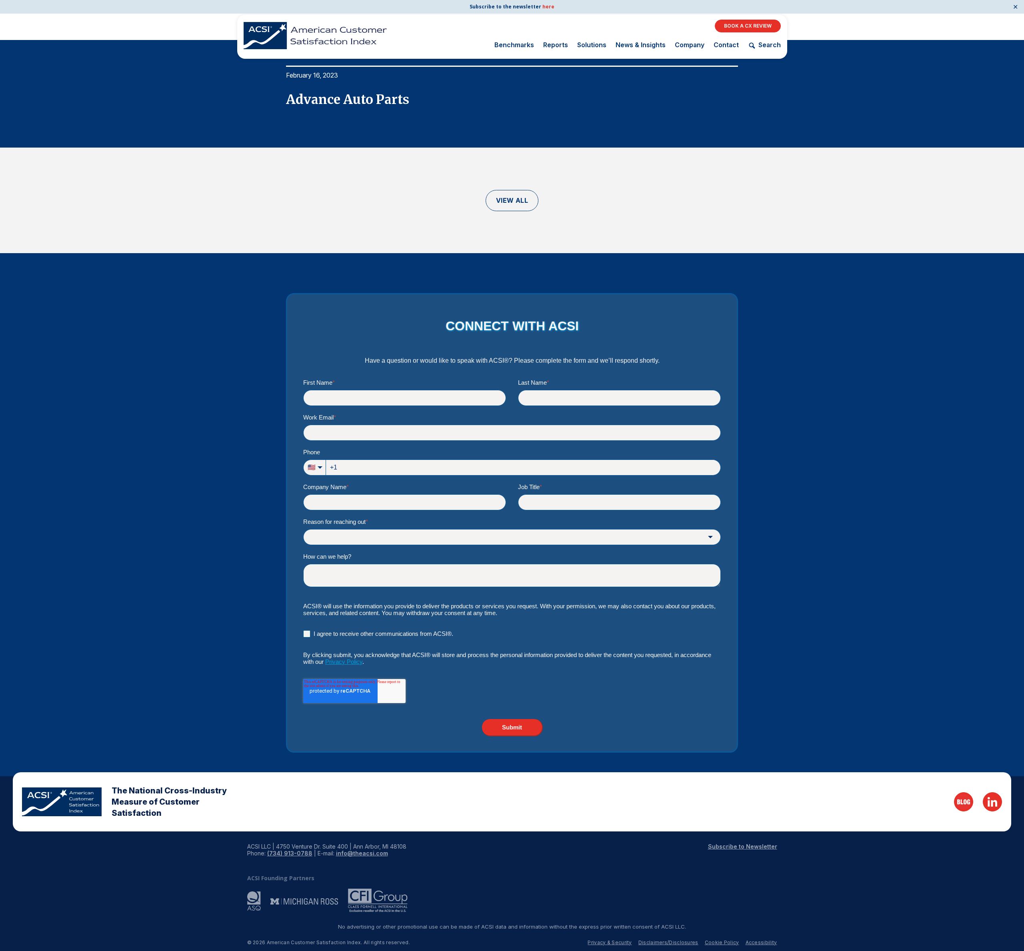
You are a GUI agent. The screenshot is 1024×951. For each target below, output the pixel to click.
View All (512, 200)
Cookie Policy (722, 942)
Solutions (591, 45)
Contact (726, 45)
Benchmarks (514, 45)
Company (689, 45)
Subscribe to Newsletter (742, 846)
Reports (555, 45)
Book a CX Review (748, 26)
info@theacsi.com (362, 853)
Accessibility (761, 942)
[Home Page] (62, 801)
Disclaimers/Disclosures (668, 942)
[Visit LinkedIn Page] (992, 801)
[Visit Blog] (963, 801)
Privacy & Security (610, 942)
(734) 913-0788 (289, 853)
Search (769, 45)
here (548, 7)
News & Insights (641, 45)
